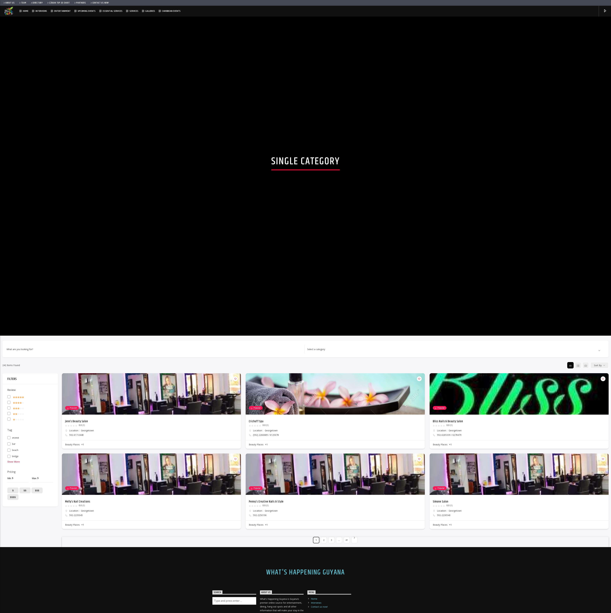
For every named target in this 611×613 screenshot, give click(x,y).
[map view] (586, 377)
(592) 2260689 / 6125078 (266, 446)
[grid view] (570, 377)
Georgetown (87, 442)
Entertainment (62, 11)
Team (23, 3)
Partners (81, 3)
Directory (37, 3)
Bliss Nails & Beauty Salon (448, 433)
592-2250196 (260, 527)
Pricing (11, 483)
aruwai (15, 449)
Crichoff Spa (256, 433)
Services (134, 11)
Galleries (150, 11)
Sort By (598, 376)
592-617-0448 (76, 446)
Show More (13, 473)
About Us (10, 3)
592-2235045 (76, 527)
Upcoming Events (87, 11)
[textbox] (316, 361)
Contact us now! (100, 3)
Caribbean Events (171, 11)
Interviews (41, 11)
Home (25, 11)
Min (9, 489)
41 (346, 551)
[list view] (578, 377)
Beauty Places (72, 456)
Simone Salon (440, 513)
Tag (9, 442)
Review (11, 401)
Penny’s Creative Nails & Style (266, 513)
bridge (15, 468)
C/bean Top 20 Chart (59, 3)
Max (34, 489)
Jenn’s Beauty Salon (76, 433)
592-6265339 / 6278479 (449, 446)
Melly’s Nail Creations (77, 513)
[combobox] (453, 361)
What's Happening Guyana (305, 584)
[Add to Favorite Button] (235, 390)
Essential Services (112, 11)
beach (15, 461)
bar (13, 455)
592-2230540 (443, 527)
